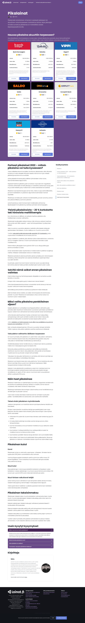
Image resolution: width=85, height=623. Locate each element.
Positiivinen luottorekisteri (31, 606)
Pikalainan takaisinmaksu (63, 194)
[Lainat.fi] (6, 2)
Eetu (11, 16)
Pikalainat (59, 168)
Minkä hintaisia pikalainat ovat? (17, 540)
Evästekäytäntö (64, 596)
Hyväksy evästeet (61, 618)
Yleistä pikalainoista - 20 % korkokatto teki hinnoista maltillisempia (65, 177)
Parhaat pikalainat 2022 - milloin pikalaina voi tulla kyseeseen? (66, 172)
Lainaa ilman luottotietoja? (32, 608)
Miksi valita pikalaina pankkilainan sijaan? (66, 185)
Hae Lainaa (24, 78)
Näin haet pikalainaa (61, 188)
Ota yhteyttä (64, 593)
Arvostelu (13, 78)
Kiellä (53, 618)
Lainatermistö (46, 593)
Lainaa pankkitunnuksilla (31, 595)
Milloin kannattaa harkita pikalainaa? (18, 530)
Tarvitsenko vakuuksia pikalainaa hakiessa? (20, 546)
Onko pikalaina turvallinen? (16, 543)
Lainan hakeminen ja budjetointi (33, 592)
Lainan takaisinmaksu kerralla (32, 596)
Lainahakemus (29, 593)
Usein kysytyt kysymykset (63, 197)
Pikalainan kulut (60, 191)
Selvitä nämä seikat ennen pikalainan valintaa (65, 181)
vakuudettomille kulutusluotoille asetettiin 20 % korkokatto (30, 233)
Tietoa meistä (64, 592)
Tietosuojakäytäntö (65, 595)
